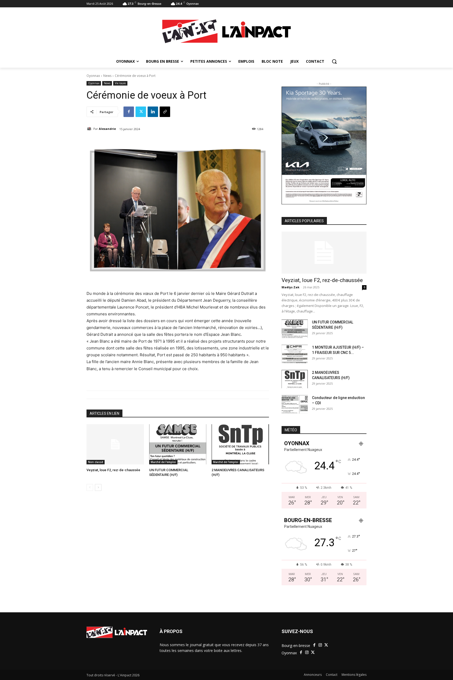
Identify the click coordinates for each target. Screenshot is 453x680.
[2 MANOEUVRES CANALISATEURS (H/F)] (240, 444)
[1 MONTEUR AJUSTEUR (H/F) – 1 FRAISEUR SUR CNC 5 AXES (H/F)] (295, 354)
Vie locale (120, 83)
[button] (334, 61)
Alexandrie (107, 129)
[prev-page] (90, 487)
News (107, 75)
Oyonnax (93, 75)
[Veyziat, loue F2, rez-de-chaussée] (115, 444)
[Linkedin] (153, 112)
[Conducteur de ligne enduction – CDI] (295, 404)
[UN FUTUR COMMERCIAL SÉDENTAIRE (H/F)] (178, 444)
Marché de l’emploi (163, 462)
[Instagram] (320, 645)
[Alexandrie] (90, 128)
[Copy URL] (165, 112)
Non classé (95, 462)
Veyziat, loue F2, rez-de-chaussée (113, 470)
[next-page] (98, 487)
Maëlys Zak (290, 287)
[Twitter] (141, 112)
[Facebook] (128, 112)
